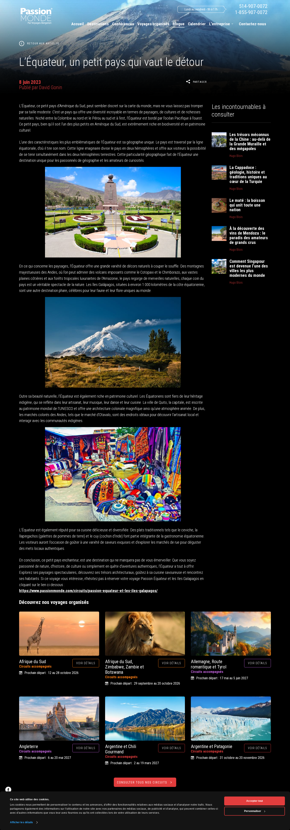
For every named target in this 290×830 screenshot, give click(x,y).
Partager (200, 81)
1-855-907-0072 (251, 12)
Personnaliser (252, 811)
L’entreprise (219, 23)
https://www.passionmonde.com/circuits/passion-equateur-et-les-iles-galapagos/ (88, 590)
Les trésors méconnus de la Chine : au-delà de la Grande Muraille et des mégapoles (249, 141)
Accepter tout (254, 800)
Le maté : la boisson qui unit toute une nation (247, 205)
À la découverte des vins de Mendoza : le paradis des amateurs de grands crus (248, 235)
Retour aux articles (43, 43)
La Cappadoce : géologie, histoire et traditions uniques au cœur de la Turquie (248, 174)
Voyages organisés (153, 23)
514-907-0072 (253, 6)
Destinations (98, 23)
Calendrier (197, 23)
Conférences (123, 23)
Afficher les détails (21, 822)
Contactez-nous (252, 23)
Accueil (77, 23)
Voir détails (85, 663)
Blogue (178, 23)
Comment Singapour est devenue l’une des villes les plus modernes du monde (248, 268)
